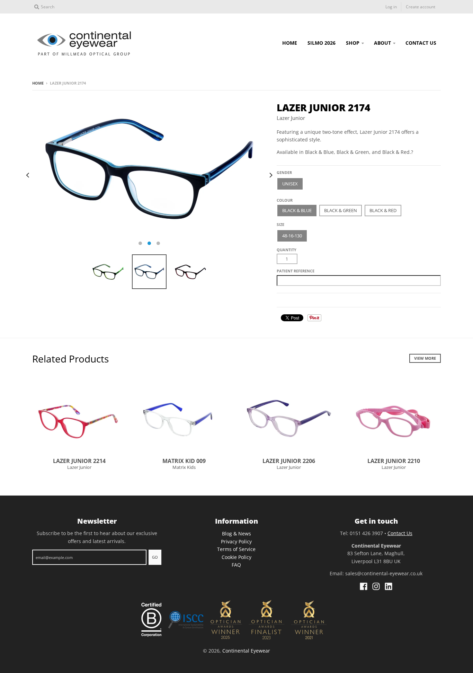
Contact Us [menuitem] (420, 43)
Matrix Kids (184, 467)
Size (280, 224)
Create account (420, 7)
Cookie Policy (236, 557)
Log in (391, 7)
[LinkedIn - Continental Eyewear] (388, 586)
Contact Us (399, 533)
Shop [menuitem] (352, 43)
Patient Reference (295, 270)
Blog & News (236, 533)
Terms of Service (236, 549)
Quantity (286, 249)
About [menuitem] (382, 43)
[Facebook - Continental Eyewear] (363, 586)
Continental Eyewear (246, 650)
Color (283, 197)
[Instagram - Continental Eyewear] (376, 586)
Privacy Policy (236, 541)
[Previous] (28, 175)
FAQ (236, 564)
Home (38, 83)
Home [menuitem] (289, 43)
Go (155, 557)
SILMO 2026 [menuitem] (321, 43)
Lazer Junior (291, 117)
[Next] (270, 175)
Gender (284, 172)
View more (425, 358)
